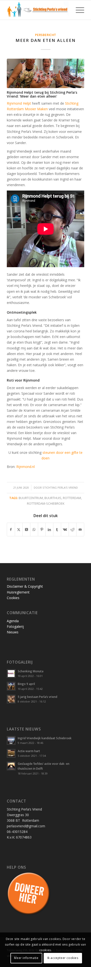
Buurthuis (52, 498)
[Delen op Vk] (65, 529)
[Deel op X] (26, 529)
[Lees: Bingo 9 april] (11, 686)
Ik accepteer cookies (62, 958)
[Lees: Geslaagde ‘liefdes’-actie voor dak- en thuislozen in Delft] (11, 766)
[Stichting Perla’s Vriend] (38, 10)
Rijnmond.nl (25, 466)
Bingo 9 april (26, 684)
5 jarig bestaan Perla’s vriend (37, 697)
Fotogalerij (15, 626)
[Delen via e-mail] (80, 529)
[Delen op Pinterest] (42, 529)
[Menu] (77, 10)
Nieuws (12, 632)
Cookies (13, 597)
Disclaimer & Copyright (25, 586)
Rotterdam (72, 498)
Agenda (13, 621)
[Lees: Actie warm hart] (11, 753)
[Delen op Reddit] (72, 529)
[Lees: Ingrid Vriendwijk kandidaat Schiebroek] (11, 740)
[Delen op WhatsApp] (34, 529)
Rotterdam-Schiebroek (45, 504)
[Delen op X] (19, 529)
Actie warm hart (29, 751)
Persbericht (45, 35)
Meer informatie (26, 958)
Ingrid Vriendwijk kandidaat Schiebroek (45, 738)
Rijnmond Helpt (19, 103)
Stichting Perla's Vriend (60, 487)
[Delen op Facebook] (11, 529)
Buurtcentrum (31, 498)
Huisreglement (18, 592)
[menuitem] (77, 10)
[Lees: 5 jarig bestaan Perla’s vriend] (11, 699)
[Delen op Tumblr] (57, 529)
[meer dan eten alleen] (45, 73)
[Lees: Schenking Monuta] (11, 673)
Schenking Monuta (30, 671)
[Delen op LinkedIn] (49, 529)
